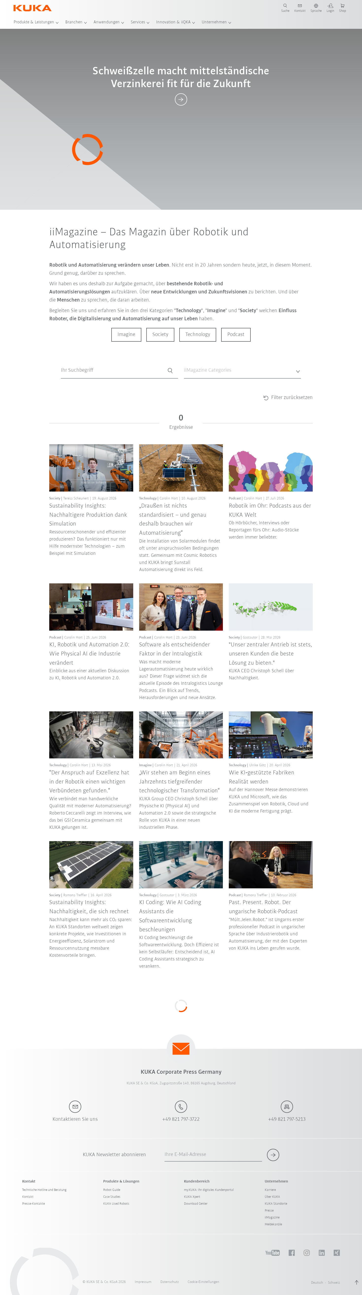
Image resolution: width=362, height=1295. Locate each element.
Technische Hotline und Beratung (44, 1190)
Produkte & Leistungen (34, 22)
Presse (269, 1211)
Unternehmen (214, 22)
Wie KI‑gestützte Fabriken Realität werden (261, 777)
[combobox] (242, 371)
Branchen (73, 22)
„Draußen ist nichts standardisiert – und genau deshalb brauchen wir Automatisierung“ (172, 519)
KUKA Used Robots (116, 1204)
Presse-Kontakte (33, 1204)
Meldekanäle (273, 1224)
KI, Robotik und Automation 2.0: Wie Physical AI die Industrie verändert (89, 654)
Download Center (196, 1204)
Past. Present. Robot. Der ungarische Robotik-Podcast (263, 907)
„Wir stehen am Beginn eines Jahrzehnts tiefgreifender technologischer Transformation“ (179, 782)
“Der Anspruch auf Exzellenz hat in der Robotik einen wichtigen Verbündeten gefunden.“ (89, 782)
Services (138, 22)
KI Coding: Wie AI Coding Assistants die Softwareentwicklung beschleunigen (170, 916)
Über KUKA (272, 1197)
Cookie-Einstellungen (203, 1282)
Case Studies (111, 1197)
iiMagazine (272, 1217)
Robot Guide (111, 1190)
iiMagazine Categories (199, 382)
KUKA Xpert (192, 1197)
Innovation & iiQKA (173, 22)
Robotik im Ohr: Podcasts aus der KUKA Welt (270, 510)
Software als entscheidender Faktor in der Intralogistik (174, 649)
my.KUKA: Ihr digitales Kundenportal (209, 1190)
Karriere (270, 1190)
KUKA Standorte (276, 1204)
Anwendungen (107, 22)
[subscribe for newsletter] (273, 1155)
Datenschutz (169, 1282)
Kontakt (27, 1197)
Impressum (143, 1282)
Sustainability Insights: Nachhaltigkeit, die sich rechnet (89, 907)
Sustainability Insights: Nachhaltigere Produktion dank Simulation (88, 515)
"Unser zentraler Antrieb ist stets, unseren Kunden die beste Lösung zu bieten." (270, 654)
